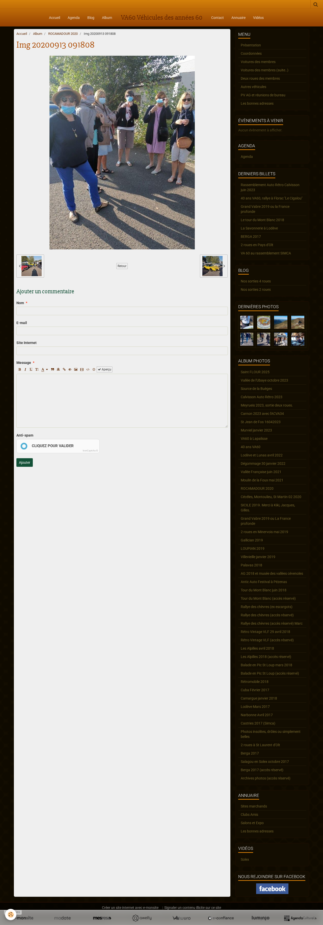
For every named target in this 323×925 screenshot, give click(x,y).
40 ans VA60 (250, 447)
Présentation (251, 45)
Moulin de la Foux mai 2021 (262, 480)
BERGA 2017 (251, 237)
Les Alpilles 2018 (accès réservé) (266, 657)
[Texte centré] (58, 369)
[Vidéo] (82, 369)
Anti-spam (24, 435)
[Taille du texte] (37, 369)
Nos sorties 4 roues (256, 281)
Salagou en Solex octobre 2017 (265, 762)
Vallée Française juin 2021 (261, 472)
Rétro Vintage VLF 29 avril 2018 (265, 632)
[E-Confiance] (221, 917)
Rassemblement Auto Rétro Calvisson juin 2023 (270, 187)
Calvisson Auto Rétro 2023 (261, 397)
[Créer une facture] (181, 917)
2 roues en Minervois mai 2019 (264, 532)
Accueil (54, 18)
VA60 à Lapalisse (254, 439)
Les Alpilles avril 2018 (257, 648)
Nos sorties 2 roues (256, 289)
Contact (217, 18)
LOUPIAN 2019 (252, 548)
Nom (20, 303)
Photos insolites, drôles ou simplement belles (271, 734)
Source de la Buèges (256, 389)
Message (23, 363)
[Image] (76, 369)
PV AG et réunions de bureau (263, 95)
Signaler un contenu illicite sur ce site (192, 908)
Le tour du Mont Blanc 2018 (262, 220)
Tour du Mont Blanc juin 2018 (263, 590)
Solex (245, 859)
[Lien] (64, 369)
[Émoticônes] (94, 369)
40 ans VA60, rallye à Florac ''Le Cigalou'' (271, 198)
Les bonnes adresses (257, 103)
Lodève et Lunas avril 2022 (262, 455)
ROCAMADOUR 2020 (63, 34)
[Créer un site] (23, 917)
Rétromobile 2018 (254, 682)
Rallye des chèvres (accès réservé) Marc (272, 623)
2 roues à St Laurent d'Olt (260, 745)
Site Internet (26, 343)
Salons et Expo (252, 823)
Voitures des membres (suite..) (264, 70)
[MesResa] (102, 917)
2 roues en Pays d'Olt (257, 245)
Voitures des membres (258, 62)
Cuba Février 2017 (255, 690)
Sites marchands (254, 806)
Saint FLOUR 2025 (255, 372)
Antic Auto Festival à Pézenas (264, 582)
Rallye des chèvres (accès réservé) (267, 615)
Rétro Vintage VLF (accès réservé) (267, 640)
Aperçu (106, 369)
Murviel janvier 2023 (256, 430)
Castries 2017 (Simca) (258, 723)
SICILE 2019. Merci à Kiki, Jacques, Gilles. (268, 507)
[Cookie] (10, 914)
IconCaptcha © (90, 450)
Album (107, 18)
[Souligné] (31, 369)
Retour (122, 266)
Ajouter (24, 462)
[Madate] (62, 917)
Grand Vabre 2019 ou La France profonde (266, 521)
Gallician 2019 (252, 540)
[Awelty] (141, 917)
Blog (90, 18)
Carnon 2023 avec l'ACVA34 (262, 414)
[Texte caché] (70, 369)
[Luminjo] (260, 917)
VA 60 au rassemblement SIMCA (266, 253)
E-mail (21, 323)
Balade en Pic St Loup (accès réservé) (270, 673)
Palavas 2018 (251, 565)
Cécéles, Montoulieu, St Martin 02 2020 (271, 497)
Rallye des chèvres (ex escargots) (266, 607)
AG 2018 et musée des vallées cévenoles (272, 573)
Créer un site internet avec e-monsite (130, 908)
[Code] (88, 369)
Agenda (74, 18)
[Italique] (25, 369)
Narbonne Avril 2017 (257, 715)
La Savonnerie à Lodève (259, 228)
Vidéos (258, 18)
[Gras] (19, 369)
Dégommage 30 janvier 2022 (263, 463)
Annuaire (238, 18)
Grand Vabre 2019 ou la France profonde (265, 209)
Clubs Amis (249, 815)
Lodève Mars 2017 (255, 707)
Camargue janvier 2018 (259, 698)
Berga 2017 (250, 753)
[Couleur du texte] (44, 369)
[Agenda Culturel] (300, 917)
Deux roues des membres (260, 78)
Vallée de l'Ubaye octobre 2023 (264, 380)
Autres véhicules (253, 87)
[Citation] (52, 369)
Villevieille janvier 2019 (258, 557)
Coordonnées (251, 53)
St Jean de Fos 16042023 (261, 422)
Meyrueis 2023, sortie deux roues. (267, 405)
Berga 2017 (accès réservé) (262, 770)
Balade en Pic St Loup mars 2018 (266, 665)
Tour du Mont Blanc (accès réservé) (268, 598)
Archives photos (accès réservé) (265, 778)
